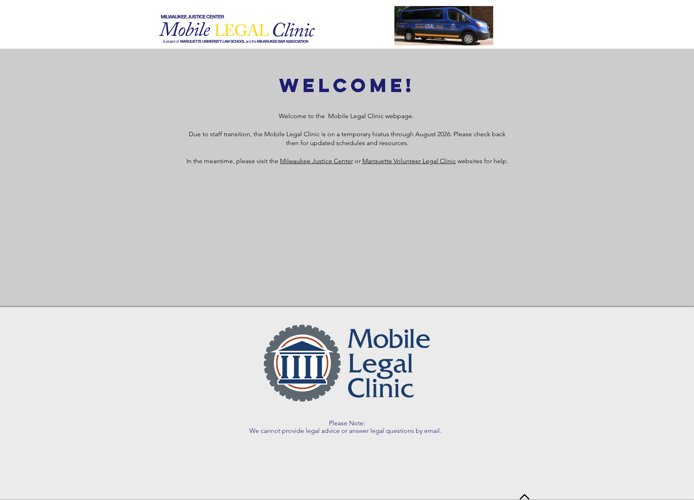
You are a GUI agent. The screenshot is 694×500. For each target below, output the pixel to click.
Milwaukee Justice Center (316, 161)
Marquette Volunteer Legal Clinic (409, 161)
